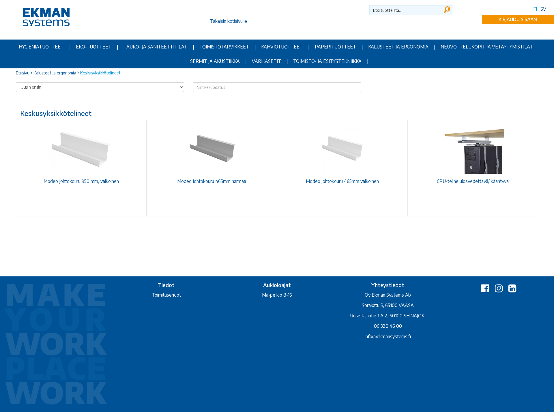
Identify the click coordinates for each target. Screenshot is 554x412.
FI (535, 9)
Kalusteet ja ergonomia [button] (398, 47)
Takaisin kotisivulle (228, 21)
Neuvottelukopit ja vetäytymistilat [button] (487, 47)
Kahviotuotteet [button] (282, 47)
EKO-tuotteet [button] (93, 47)
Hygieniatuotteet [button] (41, 47)
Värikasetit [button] (266, 61)
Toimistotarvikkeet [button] (224, 47)
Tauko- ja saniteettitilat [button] (155, 47)
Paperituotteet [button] (335, 47)
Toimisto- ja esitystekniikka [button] (327, 61)
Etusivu (22, 72)
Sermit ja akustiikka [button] (215, 61)
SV (543, 9)
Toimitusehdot (166, 295)
